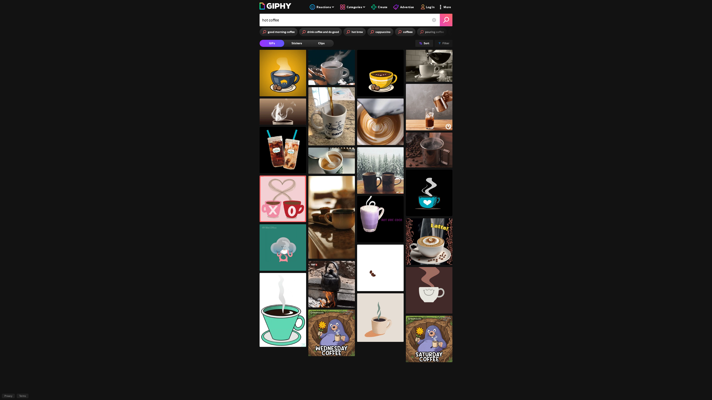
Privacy (8, 395)
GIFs (272, 43)
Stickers (296, 43)
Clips (321, 43)
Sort (426, 43)
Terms (22, 395)
